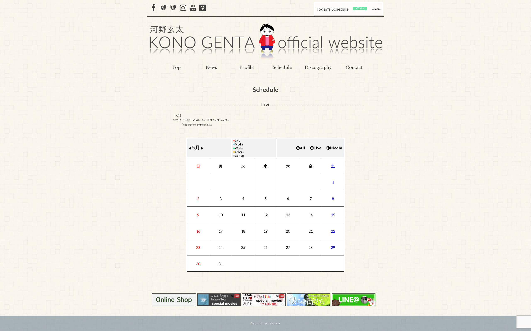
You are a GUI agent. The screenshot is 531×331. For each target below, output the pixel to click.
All (302, 147)
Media (239, 144)
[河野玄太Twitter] (173, 8)
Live (237, 140)
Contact (354, 67)
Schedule (282, 67)
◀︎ (189, 148)
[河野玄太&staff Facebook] (154, 8)
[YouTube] (193, 8)
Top (176, 67)
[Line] (202, 8)
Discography (318, 67)
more (377, 8)
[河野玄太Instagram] (183, 8)
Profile (246, 67)
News (211, 67)
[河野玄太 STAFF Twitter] (163, 8)
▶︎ (202, 148)
